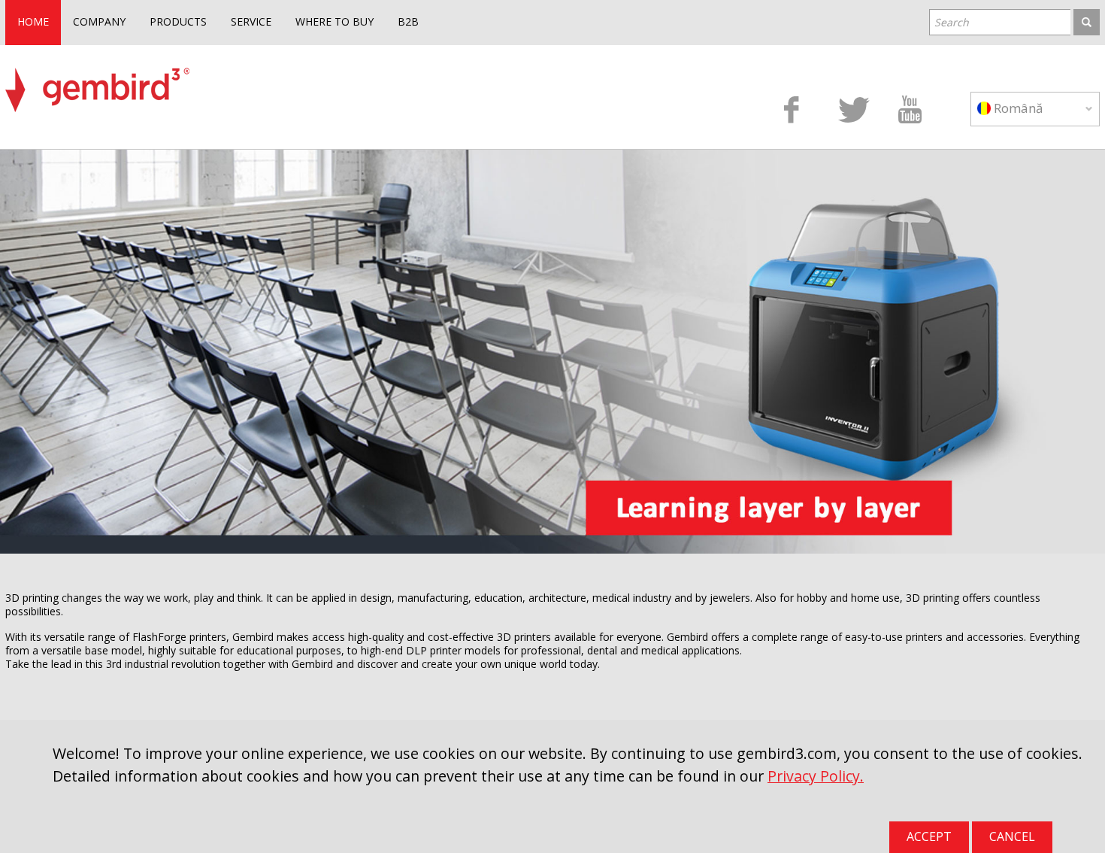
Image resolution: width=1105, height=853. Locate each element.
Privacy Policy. (815, 776)
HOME (33, 21)
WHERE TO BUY (334, 21)
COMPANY (99, 21)
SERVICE (251, 21)
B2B (408, 21)
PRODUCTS (178, 21)
